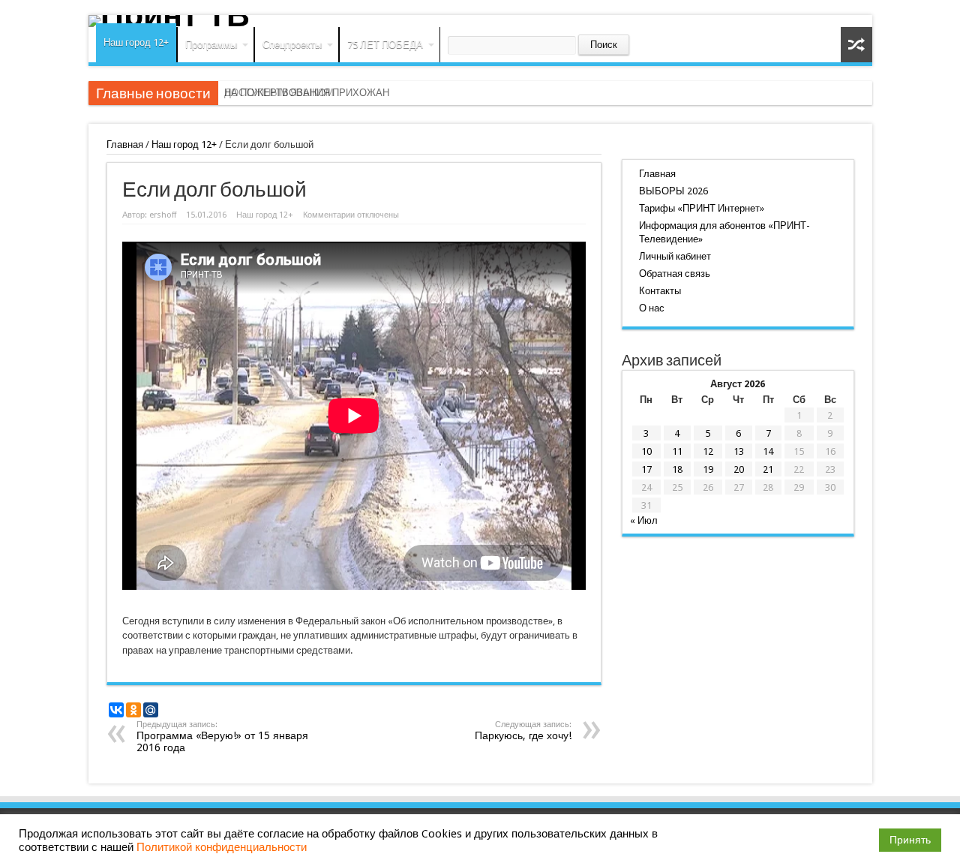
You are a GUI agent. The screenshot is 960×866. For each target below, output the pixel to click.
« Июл (644, 520)
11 (677, 451)
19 (708, 469)
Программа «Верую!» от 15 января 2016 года (222, 736)
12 (708, 451)
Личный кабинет (675, 256)
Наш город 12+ (136, 42)
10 (646, 451)
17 (646, 469)
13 (739, 451)
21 (768, 469)
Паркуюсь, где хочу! (523, 730)
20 (739, 469)
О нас (651, 308)
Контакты (660, 290)
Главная (124, 144)
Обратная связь (674, 273)
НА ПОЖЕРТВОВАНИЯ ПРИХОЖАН (306, 92)
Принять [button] (910, 840)
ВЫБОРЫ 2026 (673, 191)
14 (768, 451)
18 (677, 469)
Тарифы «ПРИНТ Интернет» (701, 208)
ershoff (162, 215)
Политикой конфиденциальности (221, 847)
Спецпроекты (292, 44)
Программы (211, 44)
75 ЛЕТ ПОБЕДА (385, 44)
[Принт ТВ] (480, 21)
